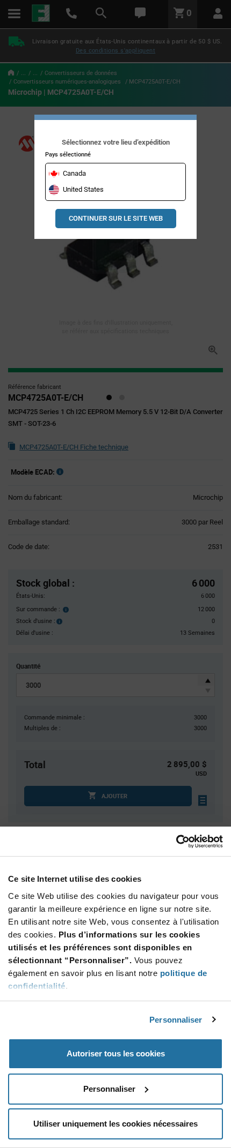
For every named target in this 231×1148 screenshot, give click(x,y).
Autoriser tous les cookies (116, 1053)
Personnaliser (175, 1019)
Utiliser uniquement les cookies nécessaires (115, 1123)
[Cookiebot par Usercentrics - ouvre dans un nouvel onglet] (176, 842)
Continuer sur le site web (116, 218)
